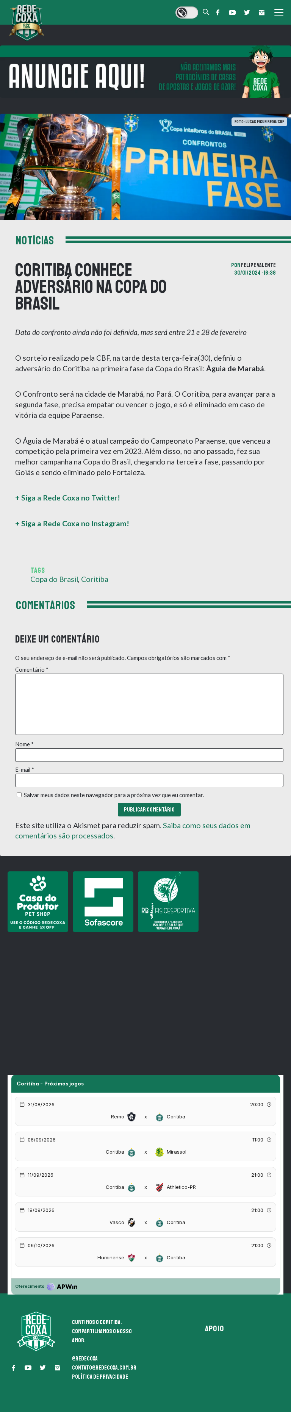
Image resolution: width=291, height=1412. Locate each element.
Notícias (35, 240)
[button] (217, 12)
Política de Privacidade (100, 1377)
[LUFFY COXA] (145, 71)
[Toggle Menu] (278, 12)
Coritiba (94, 579)
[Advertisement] (145, 990)
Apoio (214, 1329)
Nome (24, 744)
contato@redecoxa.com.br (104, 1367)
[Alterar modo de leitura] (186, 12)
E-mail (24, 769)
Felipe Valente (258, 265)
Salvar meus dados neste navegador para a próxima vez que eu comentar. (114, 794)
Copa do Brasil (54, 579)
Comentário (31, 669)
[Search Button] (206, 12)
